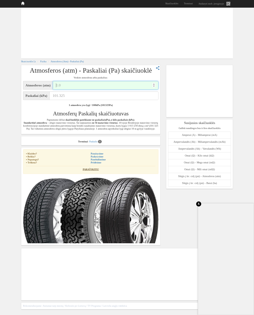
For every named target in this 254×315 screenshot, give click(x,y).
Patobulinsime (98, 159)
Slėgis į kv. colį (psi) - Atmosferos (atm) (199, 176)
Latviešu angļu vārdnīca (115, 305)
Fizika (43, 61)
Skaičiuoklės (171, 3)
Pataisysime (97, 153)
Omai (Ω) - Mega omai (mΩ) (199, 162)
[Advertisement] (127, 33)
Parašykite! (91, 169)
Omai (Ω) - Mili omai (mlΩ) (199, 169)
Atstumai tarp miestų (53, 305)
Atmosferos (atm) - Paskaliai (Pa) (67, 61)
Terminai (188, 3)
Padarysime (97, 156)
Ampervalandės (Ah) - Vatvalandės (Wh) (199, 148)
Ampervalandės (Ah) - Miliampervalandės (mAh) (199, 141)
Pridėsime (96, 162)
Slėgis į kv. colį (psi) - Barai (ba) (199, 183)
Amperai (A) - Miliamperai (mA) (199, 135)
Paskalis (94, 141)
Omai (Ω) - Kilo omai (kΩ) (199, 155)
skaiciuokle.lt (28, 61)
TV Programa (94, 305)
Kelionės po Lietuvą (75, 305)
